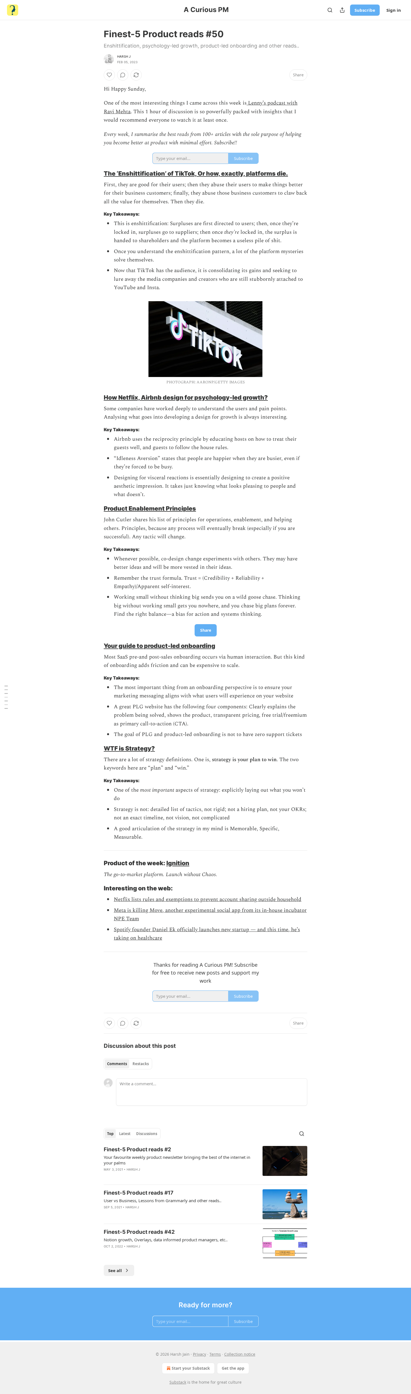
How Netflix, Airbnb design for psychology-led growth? (186, 397)
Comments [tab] (117, 1063)
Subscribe (365, 10)
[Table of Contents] (6, 697)
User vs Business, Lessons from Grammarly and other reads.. (162, 1200)
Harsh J (124, 56)
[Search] (330, 10)
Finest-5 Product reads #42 (139, 1232)
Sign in (393, 10)
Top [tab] (110, 1133)
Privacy (199, 1354)
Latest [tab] (125, 1133)
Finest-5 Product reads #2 (137, 1149)
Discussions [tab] (146, 1133)
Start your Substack (191, 1368)
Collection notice (239, 1354)
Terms (215, 1354)
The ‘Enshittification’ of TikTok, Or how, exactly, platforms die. (196, 173)
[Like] (109, 75)
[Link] (95, 173)
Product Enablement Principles (150, 508)
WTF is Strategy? (129, 748)
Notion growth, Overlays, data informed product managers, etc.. (166, 1239)
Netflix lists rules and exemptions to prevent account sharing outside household (207, 899)
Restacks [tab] (141, 1063)
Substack (177, 1382)
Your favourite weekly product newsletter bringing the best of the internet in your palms (177, 1160)
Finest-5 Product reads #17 (138, 1193)
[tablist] (128, 1063)
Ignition (177, 863)
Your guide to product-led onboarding (159, 645)
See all (115, 1270)
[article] (205, 1163)
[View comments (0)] (122, 75)
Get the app (233, 1368)
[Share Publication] (342, 10)
